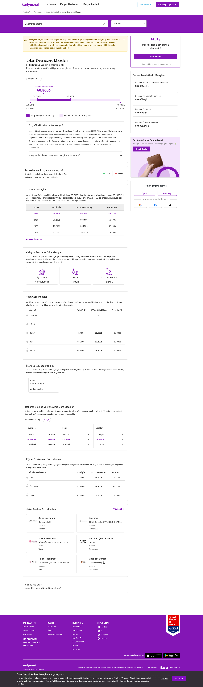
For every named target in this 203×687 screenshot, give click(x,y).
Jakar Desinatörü (52, 12)
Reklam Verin (77, 630)
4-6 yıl (46, 420)
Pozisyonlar (38, 12)
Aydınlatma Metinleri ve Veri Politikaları (31, 644)
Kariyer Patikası (29, 630)
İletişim (75, 634)
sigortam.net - (132, 667)
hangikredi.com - (112, 667)
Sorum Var (52, 627)
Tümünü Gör (118, 509)
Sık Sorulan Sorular (55, 634)
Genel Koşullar (28, 627)
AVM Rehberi (27, 634)
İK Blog (75, 645)
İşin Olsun (76, 649)
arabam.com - (82, 667)
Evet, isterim (155, 57)
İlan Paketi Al (145, 5)
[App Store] (153, 655)
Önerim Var (52, 630)
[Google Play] (171, 655)
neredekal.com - (123, 667)
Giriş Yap (167, 193)
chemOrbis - (90, 667)
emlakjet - (104, 667)
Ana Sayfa (27, 12)
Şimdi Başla (141, 149)
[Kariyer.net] (33, 665)
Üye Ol (144, 193)
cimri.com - (98, 667)
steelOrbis (140, 667)
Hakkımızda (76, 627)
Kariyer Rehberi (78, 642)
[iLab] (164, 667)
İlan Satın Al (76, 638)
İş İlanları (51, 4)
